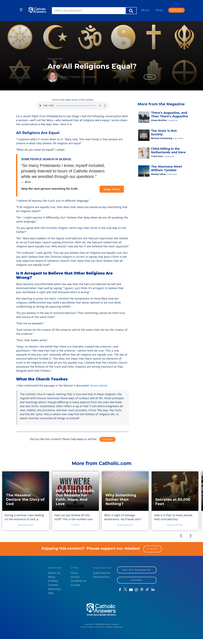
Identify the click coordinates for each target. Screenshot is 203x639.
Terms (83, 627)
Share (150, 77)
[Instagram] (136, 589)
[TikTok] (147, 589)
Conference (78, 581)
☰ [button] (21, 10)
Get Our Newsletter (137, 570)
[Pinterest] (142, 589)
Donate (176, 10)
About (145, 10)
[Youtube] (131, 589)
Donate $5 (107, 439)
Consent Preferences (114, 627)
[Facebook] (120, 589)
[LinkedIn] (153, 589)
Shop (159, 10)
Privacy (90, 627)
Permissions (101, 577)
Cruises (75, 585)
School (75, 577)
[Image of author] (52, 77)
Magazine (55, 59)
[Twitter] (125, 589)
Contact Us (99, 627)
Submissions (101, 573)
